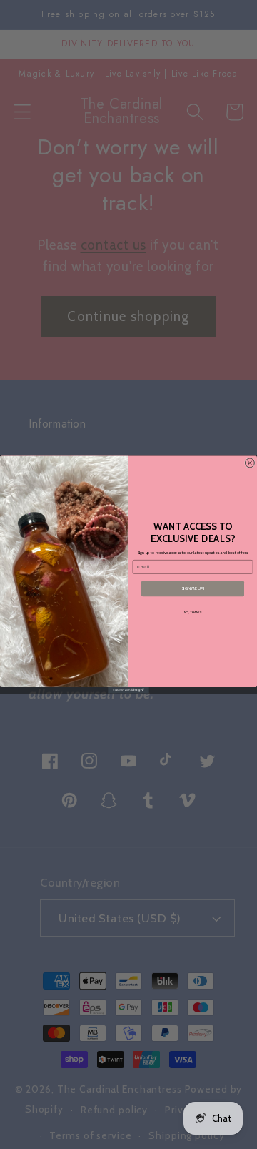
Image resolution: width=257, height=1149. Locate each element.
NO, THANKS (193, 612)
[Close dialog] (249, 463)
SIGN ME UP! (192, 588)
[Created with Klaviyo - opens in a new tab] (128, 690)
